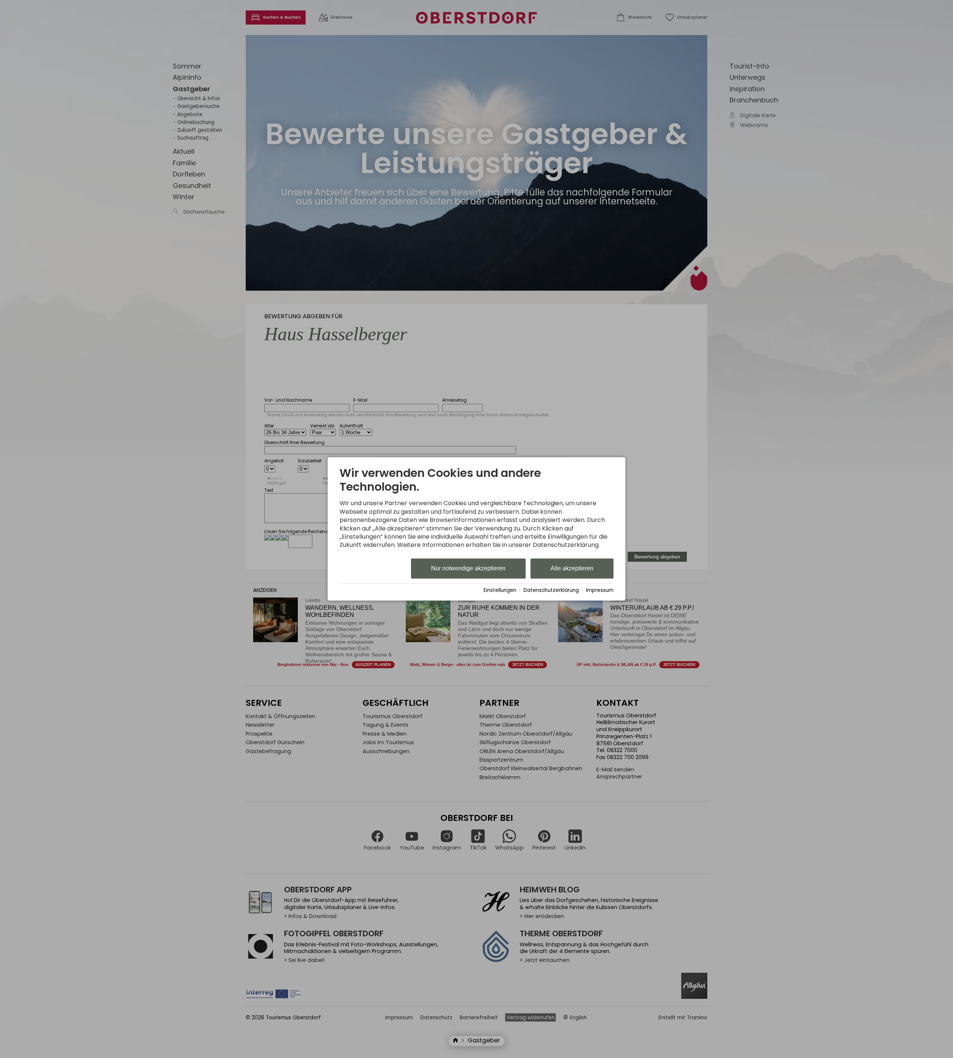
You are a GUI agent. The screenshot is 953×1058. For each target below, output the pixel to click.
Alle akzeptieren (572, 568)
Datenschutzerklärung (551, 590)
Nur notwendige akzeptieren (468, 568)
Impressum (599, 590)
